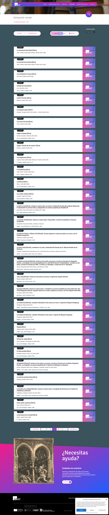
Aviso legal (96, 512)
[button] (106, 499)
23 (58, 429)
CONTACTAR (66, 482)
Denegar (92, 510)
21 (50, 429)
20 (46, 429)
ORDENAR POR (33, 33)
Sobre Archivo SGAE (73, 498)
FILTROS (20, 33)
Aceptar (81, 510)
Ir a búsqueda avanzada (19, 22)
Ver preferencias (102, 510)
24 (62, 429)
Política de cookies (68, 510)
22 (54, 429)
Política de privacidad (89, 512)
